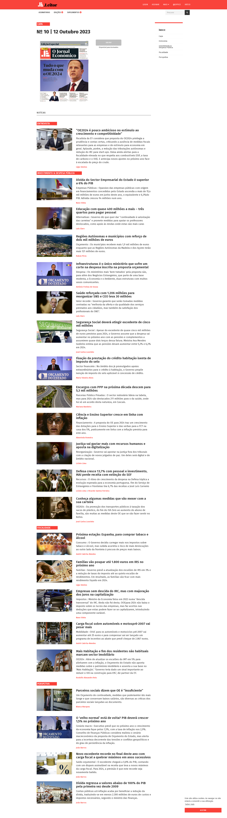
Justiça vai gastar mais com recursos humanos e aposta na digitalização (110, 445)
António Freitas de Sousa (87, 287)
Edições (57, 12)
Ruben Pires (81, 256)
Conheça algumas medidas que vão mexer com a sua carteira (111, 500)
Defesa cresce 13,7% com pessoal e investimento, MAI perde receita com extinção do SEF (111, 472)
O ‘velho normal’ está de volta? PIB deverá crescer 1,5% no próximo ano (112, 719)
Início (187, 4)
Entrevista (43, 123)
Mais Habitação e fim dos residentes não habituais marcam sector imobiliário (112, 652)
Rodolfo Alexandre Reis (86, 678)
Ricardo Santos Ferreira (98, 491)
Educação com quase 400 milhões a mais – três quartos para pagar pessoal (110, 210)
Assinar (155, 4)
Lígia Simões (81, 167)
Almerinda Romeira (84, 438)
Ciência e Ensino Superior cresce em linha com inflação (109, 416)
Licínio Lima (81, 463)
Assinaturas (44, 12)
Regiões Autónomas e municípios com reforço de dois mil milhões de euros (111, 238)
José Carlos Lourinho (85, 352)
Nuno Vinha (81, 203)
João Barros (81, 748)
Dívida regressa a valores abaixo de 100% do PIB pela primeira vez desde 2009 (111, 784)
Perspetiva (43, 683)
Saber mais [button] (189, 804)
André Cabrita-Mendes (86, 554)
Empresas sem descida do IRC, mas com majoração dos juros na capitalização (112, 592)
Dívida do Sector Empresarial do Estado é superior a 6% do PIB (112, 181)
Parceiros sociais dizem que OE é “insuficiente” (109, 690)
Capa (161, 36)
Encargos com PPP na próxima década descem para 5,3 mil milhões (113, 388)
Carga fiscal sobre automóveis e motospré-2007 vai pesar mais (113, 625)
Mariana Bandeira (83, 407)
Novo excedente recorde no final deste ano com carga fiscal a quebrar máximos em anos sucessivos (113, 755)
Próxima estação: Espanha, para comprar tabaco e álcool (112, 536)
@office (177, 4)
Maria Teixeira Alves (84, 378)
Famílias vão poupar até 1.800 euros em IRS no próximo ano (109, 563)
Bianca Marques (83, 707)
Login (145, 4)
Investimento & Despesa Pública (56, 173)
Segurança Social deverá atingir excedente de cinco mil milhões (113, 323)
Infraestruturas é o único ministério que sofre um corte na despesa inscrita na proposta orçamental (112, 265)
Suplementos (73, 12)
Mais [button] (165, 4)
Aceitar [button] (203, 810)
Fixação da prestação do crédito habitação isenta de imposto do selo (113, 359)
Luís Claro (80, 229)
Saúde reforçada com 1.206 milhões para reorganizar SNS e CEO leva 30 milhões (105, 294)
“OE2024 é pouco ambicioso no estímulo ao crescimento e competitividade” (107, 132)
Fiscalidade (43, 527)
